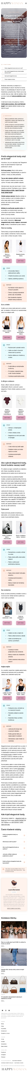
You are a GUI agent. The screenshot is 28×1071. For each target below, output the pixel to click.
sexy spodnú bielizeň (18, 820)
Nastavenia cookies (19, 1062)
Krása (2, 1026)
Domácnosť (4, 1031)
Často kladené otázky (10, 79)
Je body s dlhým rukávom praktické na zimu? (10, 855)
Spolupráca (3, 1044)
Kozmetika (3, 1028)
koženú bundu (8, 754)
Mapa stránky (4, 1046)
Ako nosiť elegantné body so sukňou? (11, 848)
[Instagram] (5, 1010)
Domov (10, 12)
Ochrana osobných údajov (7, 1062)
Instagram (3, 1054)
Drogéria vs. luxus (5, 1033)
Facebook (3, 1052)
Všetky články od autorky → (14, 908)
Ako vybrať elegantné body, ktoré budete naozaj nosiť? (14, 72)
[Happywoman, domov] (12, 3)
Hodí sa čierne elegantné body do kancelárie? (12, 862)
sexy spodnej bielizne (20, 497)
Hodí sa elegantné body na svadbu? (10, 835)
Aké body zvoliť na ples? (9, 841)
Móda (14, 12)
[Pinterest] (9, 1010)
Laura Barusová (8, 49)
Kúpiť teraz (7, 260)
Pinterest (3, 1057)
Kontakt (3, 1041)
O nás (2, 1039)
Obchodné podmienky (17, 1060)
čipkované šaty (5, 824)
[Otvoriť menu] (26, 3)
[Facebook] (2, 1010)
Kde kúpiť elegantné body (11, 76)
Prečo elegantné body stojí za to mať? (14, 68)
